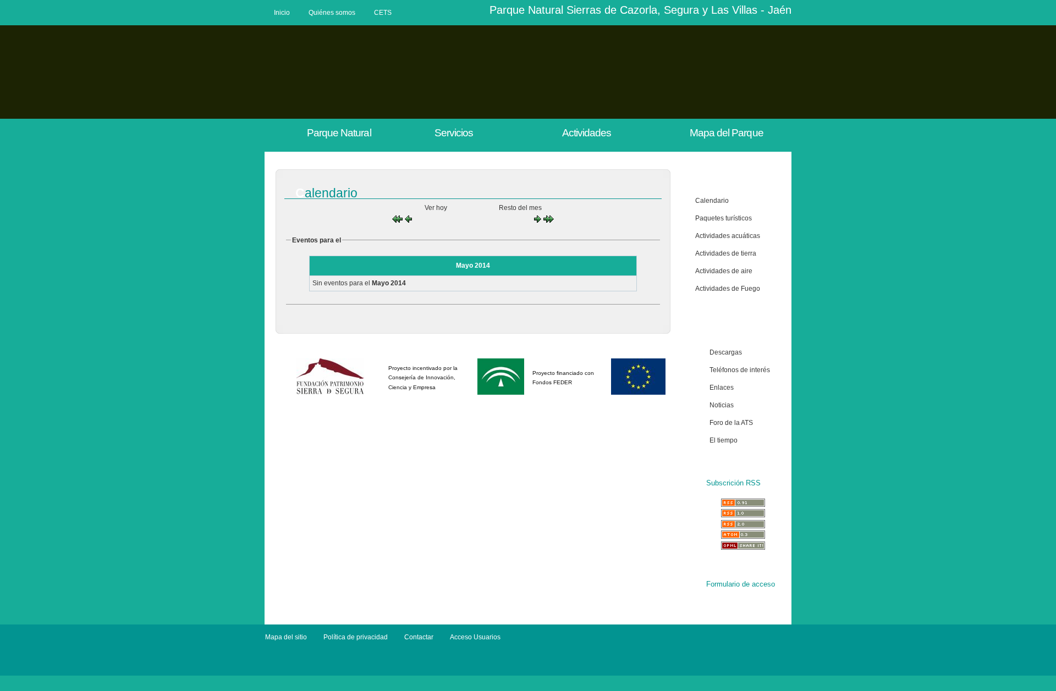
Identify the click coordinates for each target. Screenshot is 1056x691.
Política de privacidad (355, 637)
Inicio (282, 12)
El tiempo (724, 440)
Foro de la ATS (731, 423)
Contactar (418, 637)
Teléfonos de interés (740, 370)
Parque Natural (339, 133)
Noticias (722, 405)
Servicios (454, 133)
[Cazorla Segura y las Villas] (310, 671)
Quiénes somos (332, 12)
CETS (383, 12)
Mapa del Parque (726, 133)
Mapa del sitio (286, 637)
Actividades (586, 133)
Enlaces (722, 387)
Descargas (726, 352)
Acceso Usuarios (475, 637)
